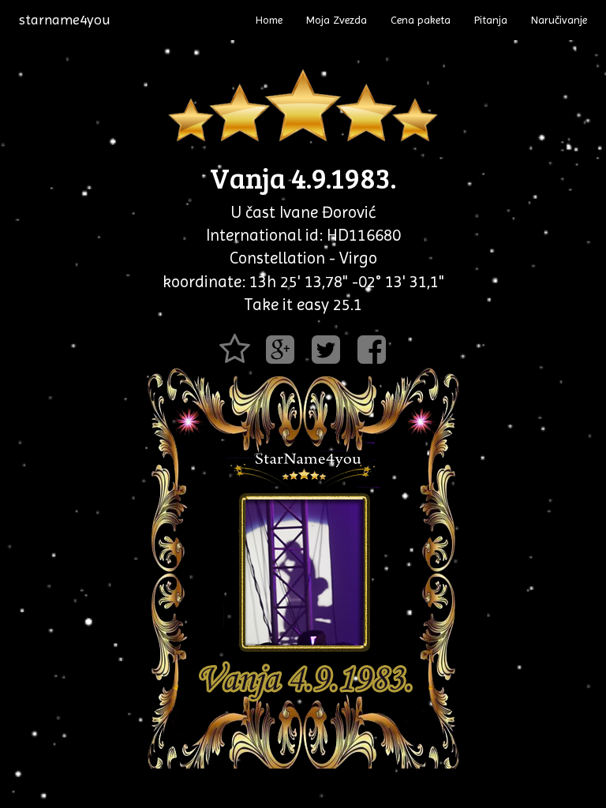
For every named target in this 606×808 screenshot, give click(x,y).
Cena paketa (421, 19)
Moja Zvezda (336, 19)
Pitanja (490, 19)
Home (269, 19)
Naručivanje (559, 19)
